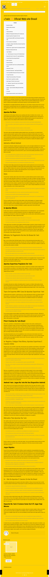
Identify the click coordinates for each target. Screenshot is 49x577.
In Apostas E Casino (9, 68)
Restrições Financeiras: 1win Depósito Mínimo (14, 70)
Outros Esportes (9, 60)
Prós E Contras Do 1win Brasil (11, 41)
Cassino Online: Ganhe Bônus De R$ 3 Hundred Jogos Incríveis (9, 555)
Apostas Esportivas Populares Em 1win (13, 35)
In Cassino (8, 91)
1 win (10, 140)
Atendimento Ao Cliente (10, 85)
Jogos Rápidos (9, 51)
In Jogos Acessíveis (9, 74)
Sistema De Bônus (9, 62)
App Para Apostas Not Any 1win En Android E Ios (14, 93)
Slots (7, 29)
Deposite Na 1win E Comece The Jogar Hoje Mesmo (15, 56)
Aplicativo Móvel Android (10, 27)
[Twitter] (45, 2)
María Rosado (15, 533)
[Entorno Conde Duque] (4, 7)
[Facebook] (44, 2)
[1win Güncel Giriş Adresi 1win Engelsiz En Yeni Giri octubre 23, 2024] (1, 572)
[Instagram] (47, 2)
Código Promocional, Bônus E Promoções (13, 76)
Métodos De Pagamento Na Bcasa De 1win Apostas (15, 33)
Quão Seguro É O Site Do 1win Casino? (12, 81)
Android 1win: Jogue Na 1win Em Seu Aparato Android (15, 47)
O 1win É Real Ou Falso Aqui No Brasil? (12, 58)
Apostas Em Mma (9, 25)
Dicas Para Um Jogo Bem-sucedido (12, 79)
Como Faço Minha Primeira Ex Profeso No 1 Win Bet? (15, 72)
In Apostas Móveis (9, 31)
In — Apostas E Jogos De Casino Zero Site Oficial (14, 83)
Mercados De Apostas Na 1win (11, 49)
